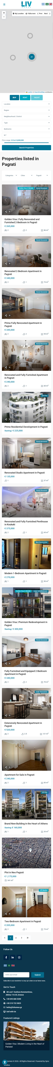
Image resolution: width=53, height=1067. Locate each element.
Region (6, 110)
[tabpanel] (26, 126)
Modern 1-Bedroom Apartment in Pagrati (25, 573)
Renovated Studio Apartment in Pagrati (25, 472)
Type (6, 123)
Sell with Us (11, 1012)
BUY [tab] (14, 97)
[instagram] (19, 957)
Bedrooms (7, 129)
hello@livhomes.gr (14, 1007)
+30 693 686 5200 (13, 999)
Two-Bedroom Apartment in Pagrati (23, 921)
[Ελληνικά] (43, 4)
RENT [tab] (25, 97)
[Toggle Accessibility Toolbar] (5, 1062)
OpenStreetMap (40, 92)
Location (7, 104)
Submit (38, 975)
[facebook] (6, 957)
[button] (30, 36)
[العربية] (47, 4)
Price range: (6, 140)
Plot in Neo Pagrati (14, 872)
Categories (9, 175)
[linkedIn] (12, 957)
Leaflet (29, 92)
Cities (23, 175)
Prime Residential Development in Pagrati (26, 426)
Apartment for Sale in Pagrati (19, 774)
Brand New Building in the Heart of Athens (26, 823)
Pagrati (38, 175)
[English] (51, 4)
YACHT (37, 97)
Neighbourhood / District (13, 116)
